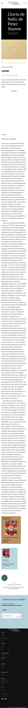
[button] (2, 3)
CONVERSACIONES (5, 653)
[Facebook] (2, 71)
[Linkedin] (6, 71)
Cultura (2, 633)
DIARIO (2, 632)
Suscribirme (3, 690)
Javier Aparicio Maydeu (14, 584)
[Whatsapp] (8, 71)
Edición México (6, 539)
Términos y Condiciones (14, 707)
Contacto (3, 696)
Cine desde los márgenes (11, 537)
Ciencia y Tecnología (5, 638)
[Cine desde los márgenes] (11, 528)
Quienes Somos (4, 693)
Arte (2, 649)
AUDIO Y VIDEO (4, 672)
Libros (9, 11)
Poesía (2, 659)
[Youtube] (6, 699)
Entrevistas (3, 654)
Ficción (2, 660)
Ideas (2, 667)
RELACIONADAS (6, 593)
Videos (2, 673)
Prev (3, 530)
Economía (3, 637)
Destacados (3, 683)
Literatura (3, 640)
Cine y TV (3, 644)
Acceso (2, 688)
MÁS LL (2, 686)
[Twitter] (4, 71)
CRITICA (3, 643)
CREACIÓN (3, 657)
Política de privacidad (22, 707)
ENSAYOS (3, 663)
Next (19, 530)
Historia (2, 665)
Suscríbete (5, 541)
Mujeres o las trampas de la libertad (9, 564)
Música (2, 647)
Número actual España (5, 681)
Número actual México (5, 680)
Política (2, 635)
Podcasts (3, 675)
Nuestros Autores (4, 694)
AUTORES (19, 593)
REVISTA (3, 678)
